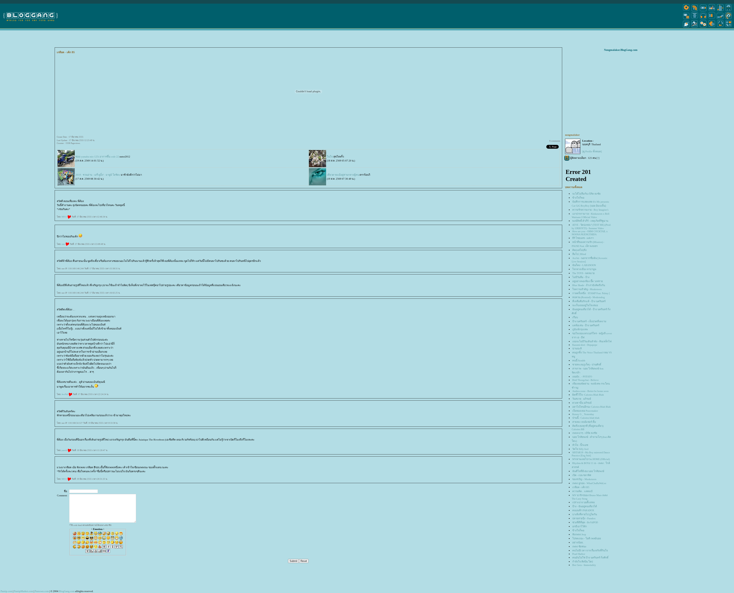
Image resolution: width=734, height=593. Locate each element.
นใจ (330, 156)
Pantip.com (6, 591)
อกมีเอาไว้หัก (579, 526)
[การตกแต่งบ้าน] (711, 11)
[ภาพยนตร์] (703, 11)
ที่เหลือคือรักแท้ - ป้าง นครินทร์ (589, 301)
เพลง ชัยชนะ (579, 546)
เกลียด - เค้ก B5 (580, 487)
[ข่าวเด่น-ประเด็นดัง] (694, 11)
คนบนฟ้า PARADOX (583, 510)
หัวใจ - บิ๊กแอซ (580, 445)
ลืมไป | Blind (579, 254)
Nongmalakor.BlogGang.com (620, 50)
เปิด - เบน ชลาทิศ (581, 475)
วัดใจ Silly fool (580, 449)
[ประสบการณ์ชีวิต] (720, 27)
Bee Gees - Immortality (584, 565)
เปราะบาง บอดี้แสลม (583, 502)
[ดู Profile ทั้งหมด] (592, 151)
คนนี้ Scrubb (578, 360)
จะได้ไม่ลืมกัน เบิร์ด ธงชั (586, 193)
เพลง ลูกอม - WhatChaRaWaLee (589, 483)
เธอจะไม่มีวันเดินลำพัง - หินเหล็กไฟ (591, 341)
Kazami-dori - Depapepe (584, 344)
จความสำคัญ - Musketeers (587, 289)
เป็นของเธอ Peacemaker (585, 410)
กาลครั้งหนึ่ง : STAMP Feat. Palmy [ (591, 293)
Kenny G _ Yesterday (583, 414)
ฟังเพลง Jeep (579, 534)
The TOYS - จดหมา (583, 273)
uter (64, 244)
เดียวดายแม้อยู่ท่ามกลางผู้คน (343, 174)
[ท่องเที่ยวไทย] (686, 27)
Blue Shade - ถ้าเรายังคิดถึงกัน (588, 285)
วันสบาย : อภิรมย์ (581, 398)
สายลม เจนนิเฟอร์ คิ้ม (584, 421)
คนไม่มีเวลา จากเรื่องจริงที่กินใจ (590, 550)
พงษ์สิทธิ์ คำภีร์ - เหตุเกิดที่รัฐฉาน (590, 220)
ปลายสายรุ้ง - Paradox (584, 518)
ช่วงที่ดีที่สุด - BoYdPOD (585, 522)
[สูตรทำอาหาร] (686, 11)
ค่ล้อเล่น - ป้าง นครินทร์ (585, 325)
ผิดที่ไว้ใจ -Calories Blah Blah (588, 394)
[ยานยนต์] (728, 11)
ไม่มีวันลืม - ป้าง (580, 277)
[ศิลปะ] (728, 18)
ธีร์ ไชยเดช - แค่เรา (583, 238)
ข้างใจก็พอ (578, 197)
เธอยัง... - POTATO (582, 376)
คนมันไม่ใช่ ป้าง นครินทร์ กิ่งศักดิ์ (590, 557)
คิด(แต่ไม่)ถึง (579, 250)
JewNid (65, 394)
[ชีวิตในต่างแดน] (728, 27)
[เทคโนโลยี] (720, 11)
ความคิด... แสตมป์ (582, 491)
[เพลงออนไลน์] (703, 18)
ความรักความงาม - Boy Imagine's (590, 209)
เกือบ (575, 317)
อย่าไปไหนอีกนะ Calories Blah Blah (591, 406)
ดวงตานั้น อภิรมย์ (582, 402)
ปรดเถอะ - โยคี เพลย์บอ (586, 538)
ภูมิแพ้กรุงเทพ (580, 329)
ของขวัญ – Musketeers (584, 479)
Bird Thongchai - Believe (585, 380)
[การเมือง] (694, 18)
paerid (65, 450)
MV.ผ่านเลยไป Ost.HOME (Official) (591, 459)
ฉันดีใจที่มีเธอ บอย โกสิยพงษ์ (588, 471)
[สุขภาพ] (711, 27)
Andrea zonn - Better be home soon (590, 391)
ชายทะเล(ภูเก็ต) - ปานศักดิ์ (586, 364)
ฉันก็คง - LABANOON (584, 265)
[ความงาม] (686, 18)
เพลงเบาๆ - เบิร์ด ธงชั (584, 433)
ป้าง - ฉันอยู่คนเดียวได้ (584, 506)
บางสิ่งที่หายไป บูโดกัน (584, 514)
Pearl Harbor (578, 553)
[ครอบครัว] (711, 18)
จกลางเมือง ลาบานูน (584, 269)
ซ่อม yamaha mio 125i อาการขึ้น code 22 (97, 156)
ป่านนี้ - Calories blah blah (585, 417)
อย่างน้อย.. (578, 542)
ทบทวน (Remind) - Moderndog (588, 297)
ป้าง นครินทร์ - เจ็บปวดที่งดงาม (589, 321)
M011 (64, 217)
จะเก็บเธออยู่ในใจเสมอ (585, 305)
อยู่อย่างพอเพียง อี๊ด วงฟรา (587, 281)
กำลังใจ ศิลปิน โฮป (582, 561)
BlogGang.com (67, 591)
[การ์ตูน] (703, 27)
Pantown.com (42, 591)
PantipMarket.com (23, 591)
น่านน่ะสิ (577, 348)
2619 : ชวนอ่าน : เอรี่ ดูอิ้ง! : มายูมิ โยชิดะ (98, 174)
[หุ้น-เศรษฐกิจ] (694, 27)
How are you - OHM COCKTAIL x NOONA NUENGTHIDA (590, 233)
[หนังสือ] (720, 18)
